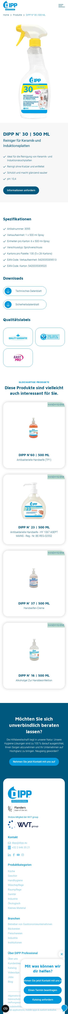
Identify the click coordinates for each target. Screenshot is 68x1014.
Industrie (13, 898)
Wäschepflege (16, 885)
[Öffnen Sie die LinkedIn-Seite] (9, 854)
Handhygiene (15, 880)
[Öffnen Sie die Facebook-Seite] (13, 854)
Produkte (17, 15)
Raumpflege (14, 889)
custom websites (48, 1010)
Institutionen (15, 942)
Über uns (13, 958)
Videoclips (13, 972)
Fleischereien (15, 933)
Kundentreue (15, 963)
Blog (10, 981)
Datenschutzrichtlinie (18, 999)
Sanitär (12, 894)
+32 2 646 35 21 (21, 847)
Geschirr (12, 875)
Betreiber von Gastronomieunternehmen (30, 924)
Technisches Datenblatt (28, 290)
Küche (11, 871)
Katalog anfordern (42, 999)
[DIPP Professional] (11, 5)
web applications (16, 1010)
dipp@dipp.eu (19, 842)
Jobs (10, 977)
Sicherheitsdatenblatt (27, 304)
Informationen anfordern (21, 190)
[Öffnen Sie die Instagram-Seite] (22, 854)
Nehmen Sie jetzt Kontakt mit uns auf (34, 761)
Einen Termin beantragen (42, 990)
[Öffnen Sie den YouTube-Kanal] (18, 854)
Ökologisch (14, 903)
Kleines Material (17, 908)
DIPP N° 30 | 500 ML (35, 15)
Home (6, 15)
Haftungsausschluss (18, 1002)
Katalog (12, 967)
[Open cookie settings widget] (5, 1008)
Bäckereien (14, 928)
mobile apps (31, 1010)
